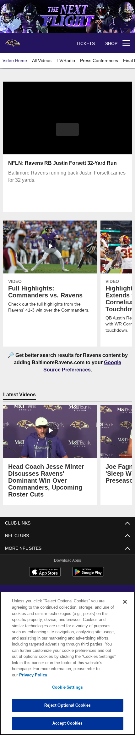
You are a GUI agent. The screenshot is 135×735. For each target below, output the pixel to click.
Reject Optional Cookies (67, 705)
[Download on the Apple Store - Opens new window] (44, 572)
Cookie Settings (67, 687)
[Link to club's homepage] (12, 41)
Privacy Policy (33, 675)
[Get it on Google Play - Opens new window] (88, 575)
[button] (67, 129)
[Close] (125, 602)
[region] (67, 663)
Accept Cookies (67, 723)
